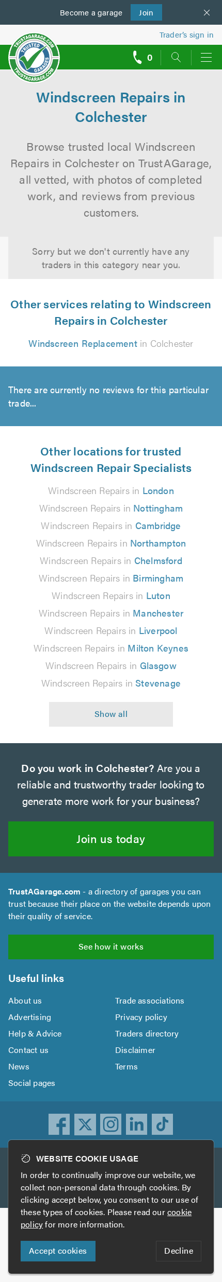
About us (25, 1000)
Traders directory (147, 1033)
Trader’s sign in (187, 34)
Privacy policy (141, 1017)
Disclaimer (135, 1050)
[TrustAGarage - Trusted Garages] (34, 50)
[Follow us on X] (85, 1124)
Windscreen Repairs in (111, 490)
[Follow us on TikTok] (162, 1124)
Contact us (28, 1050)
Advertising (29, 1017)
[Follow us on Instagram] (111, 1124)
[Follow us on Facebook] (59, 1124)
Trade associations (150, 1000)
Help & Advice (35, 1033)
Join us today (110, 838)
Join (142, 12)
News (18, 1066)
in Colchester (110, 343)
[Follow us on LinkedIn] (137, 1124)
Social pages (31, 1082)
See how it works (111, 946)
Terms (126, 1066)
